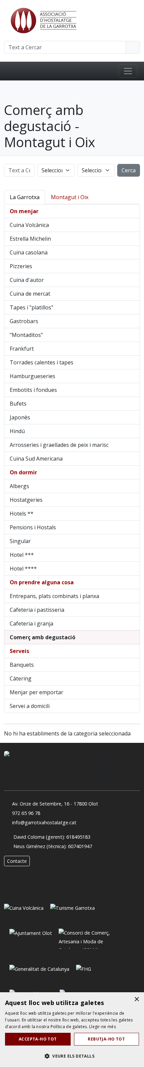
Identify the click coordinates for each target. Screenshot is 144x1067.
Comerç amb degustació (42, 637)
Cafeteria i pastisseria (37, 609)
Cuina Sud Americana (36, 458)
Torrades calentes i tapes (41, 362)
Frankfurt (22, 348)
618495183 (78, 837)
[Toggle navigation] (128, 71)
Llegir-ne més (102, 1026)
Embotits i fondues (33, 390)
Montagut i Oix (69, 197)
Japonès (20, 417)
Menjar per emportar (36, 692)
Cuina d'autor (27, 280)
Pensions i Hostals (33, 527)
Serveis (19, 651)
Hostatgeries (26, 499)
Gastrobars (24, 321)
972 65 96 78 (26, 813)
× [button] (136, 999)
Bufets (18, 403)
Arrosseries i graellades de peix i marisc (59, 445)
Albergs (19, 486)
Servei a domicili (30, 706)
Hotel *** (22, 554)
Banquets (22, 664)
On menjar (24, 211)
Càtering (20, 678)
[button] (72, 1056)
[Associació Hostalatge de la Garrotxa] (43, 19)
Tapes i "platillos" (31, 307)
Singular (20, 541)
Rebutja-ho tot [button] (106, 1039)
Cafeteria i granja (31, 623)
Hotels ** (21, 513)
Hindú (17, 431)
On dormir (23, 472)
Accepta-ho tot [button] (38, 1039)
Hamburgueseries (32, 376)
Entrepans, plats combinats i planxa (54, 596)
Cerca (129, 170)
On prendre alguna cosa (42, 582)
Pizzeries (21, 266)
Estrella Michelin (30, 238)
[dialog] (72, 1029)
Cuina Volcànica (29, 225)
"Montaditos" (26, 335)
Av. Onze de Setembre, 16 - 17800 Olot (55, 804)
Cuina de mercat (30, 293)
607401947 (80, 846)
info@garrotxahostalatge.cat (44, 822)
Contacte (17, 861)
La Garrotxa (25, 197)
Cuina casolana (29, 252)
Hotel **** (23, 568)
